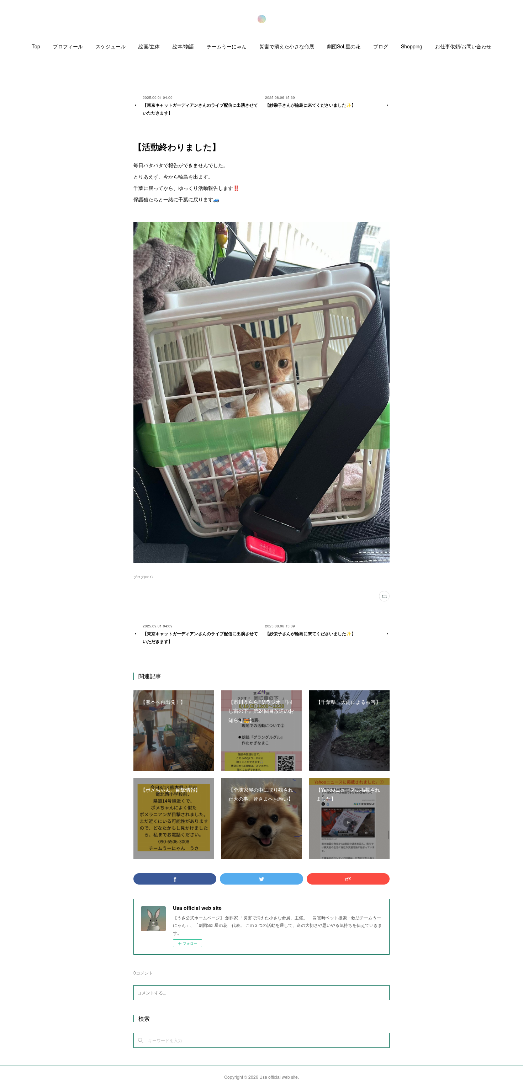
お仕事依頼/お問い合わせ (463, 46)
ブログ (380, 46)
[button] (36, 48)
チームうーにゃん (227, 46)
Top (36, 46)
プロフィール (68, 46)
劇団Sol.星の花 (343, 46)
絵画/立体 (149, 46)
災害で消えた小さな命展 (286, 46)
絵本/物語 (183, 46)
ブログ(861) (143, 576)
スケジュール (111, 46)
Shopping (411, 46)
